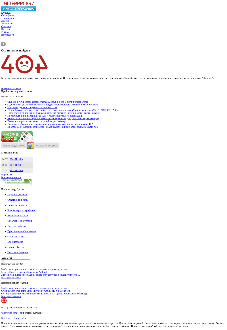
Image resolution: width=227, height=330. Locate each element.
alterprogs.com (9, 312)
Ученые (5, 32)
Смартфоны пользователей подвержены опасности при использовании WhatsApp (44, 293)
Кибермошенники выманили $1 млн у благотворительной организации (45, 115)
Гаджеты (6, 12)
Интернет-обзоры (16, 226)
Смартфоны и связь (17, 199)
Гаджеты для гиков (17, 194)
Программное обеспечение (21, 231)
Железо (5, 20)
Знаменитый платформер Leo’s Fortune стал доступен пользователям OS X (40, 274)
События (6, 26)
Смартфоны (7, 15)
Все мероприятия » (11, 177)
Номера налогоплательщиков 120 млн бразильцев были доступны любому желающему (53, 118)
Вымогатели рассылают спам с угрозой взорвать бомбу (36, 121)
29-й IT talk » (16, 170)
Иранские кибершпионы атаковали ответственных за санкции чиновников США (50, 124)
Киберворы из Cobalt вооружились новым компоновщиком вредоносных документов (52, 127)
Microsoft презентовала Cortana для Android (24, 272)
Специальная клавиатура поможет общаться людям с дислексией (35, 291)
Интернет (6, 29)
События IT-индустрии (19, 220)
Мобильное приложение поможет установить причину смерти (34, 269)
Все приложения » (11, 277)
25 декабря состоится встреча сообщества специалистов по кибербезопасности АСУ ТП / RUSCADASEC (63, 110)
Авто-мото (7, 23)
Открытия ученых (17, 236)
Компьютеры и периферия (21, 210)
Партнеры (6, 174)
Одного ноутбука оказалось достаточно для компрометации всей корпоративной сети (52, 104)
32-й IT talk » (16, 159)
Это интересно (15, 242)
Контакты (6, 318)
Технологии (7, 18)
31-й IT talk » (16, 165)
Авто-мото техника (17, 215)
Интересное (7, 34)
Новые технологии (17, 205)
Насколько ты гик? (11, 88)
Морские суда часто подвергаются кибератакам (32, 107)
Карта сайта (20, 318)
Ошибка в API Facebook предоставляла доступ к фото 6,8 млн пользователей (47, 101)
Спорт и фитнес (15, 247)
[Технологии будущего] (18, 10)
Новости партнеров (17, 252)
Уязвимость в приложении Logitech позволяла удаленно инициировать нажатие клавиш (53, 113)
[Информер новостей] (17, 141)
